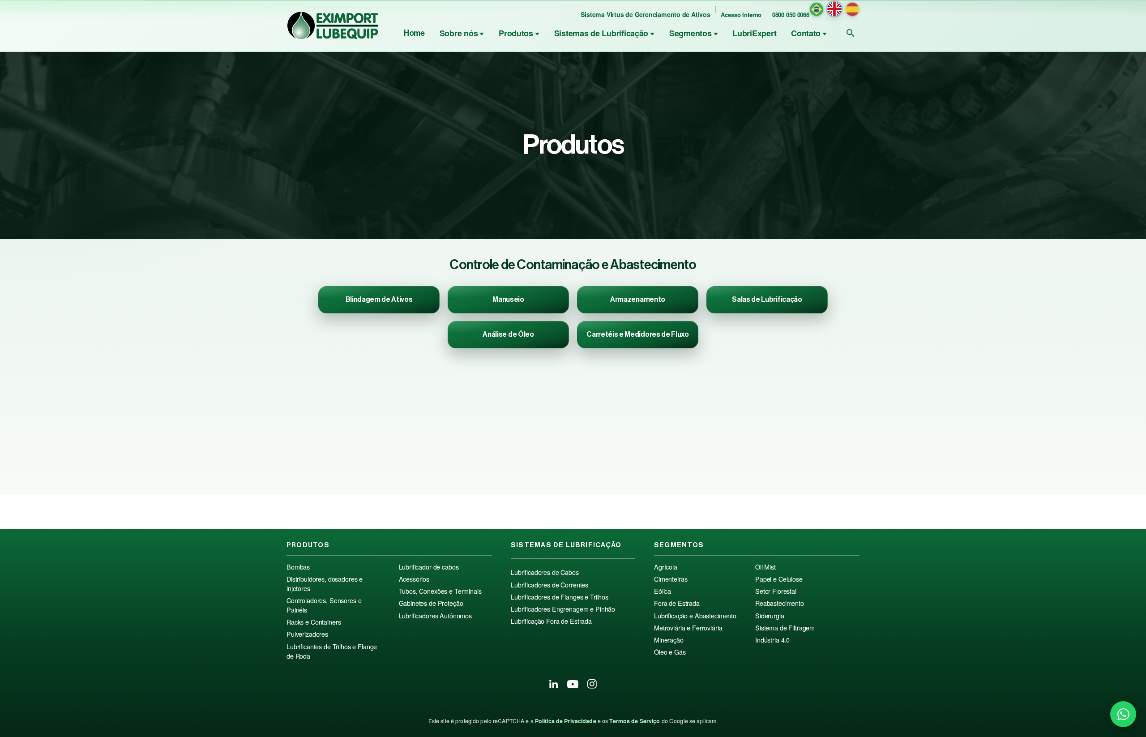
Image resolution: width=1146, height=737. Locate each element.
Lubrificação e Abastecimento (695, 615)
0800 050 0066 (790, 14)
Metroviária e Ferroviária (688, 627)
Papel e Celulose (779, 578)
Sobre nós (459, 33)
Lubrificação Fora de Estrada (551, 621)
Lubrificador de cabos (429, 566)
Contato (806, 33)
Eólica (662, 591)
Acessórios (414, 578)
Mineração (669, 639)
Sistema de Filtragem (785, 627)
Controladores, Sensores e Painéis (323, 605)
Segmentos (690, 33)
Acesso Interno (741, 14)
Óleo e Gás (670, 651)
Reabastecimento (779, 603)
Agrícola (665, 566)
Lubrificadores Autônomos (435, 615)
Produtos (516, 33)
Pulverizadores (307, 634)
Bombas (298, 566)
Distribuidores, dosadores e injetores (324, 583)
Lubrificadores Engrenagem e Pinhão (563, 608)
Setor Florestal (775, 591)
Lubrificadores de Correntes (549, 584)
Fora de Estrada (677, 603)
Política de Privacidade (565, 721)
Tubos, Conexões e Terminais (440, 591)
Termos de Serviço (634, 721)
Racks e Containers (313, 621)
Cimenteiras (670, 578)
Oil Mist (765, 566)
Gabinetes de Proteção (431, 603)
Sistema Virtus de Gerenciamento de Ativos (645, 14)
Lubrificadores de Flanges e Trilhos (559, 596)
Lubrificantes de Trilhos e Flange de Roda (331, 651)
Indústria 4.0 (772, 639)
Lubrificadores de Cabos (545, 572)
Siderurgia (769, 615)
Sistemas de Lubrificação (601, 33)
